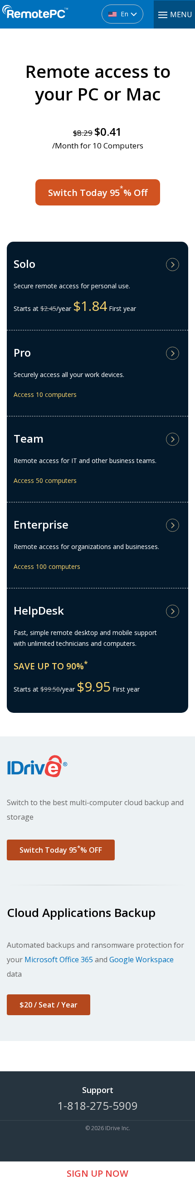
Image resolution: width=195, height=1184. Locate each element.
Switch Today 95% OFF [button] (61, 849)
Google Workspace (141, 959)
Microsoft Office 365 (58, 959)
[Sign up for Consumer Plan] (173, 267)
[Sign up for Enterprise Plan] (173, 527)
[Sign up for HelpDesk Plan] (173, 613)
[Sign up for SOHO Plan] (173, 355)
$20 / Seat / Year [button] (49, 1005)
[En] (83, 9)
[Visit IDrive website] (97, 765)
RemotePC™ (35, 16)
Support (97, 1089)
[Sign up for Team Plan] (173, 441)
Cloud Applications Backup (81, 912)
